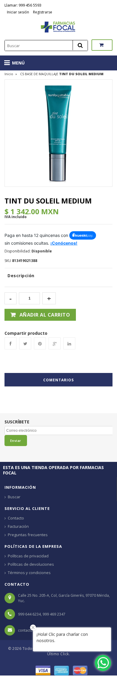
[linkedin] (69, 343)
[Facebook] (10, 343)
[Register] (32, 12)
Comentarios (58, 380)
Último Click (58, 653)
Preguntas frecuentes (28, 534)
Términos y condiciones (29, 572)
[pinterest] (40, 343)
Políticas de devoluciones (31, 564)
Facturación (18, 526)
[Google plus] (55, 343)
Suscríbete (16, 422)
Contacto (16, 518)
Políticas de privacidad (28, 556)
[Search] (80, 45)
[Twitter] (25, 343)
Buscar (14, 496)
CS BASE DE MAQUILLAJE (39, 74)
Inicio (8, 74)
